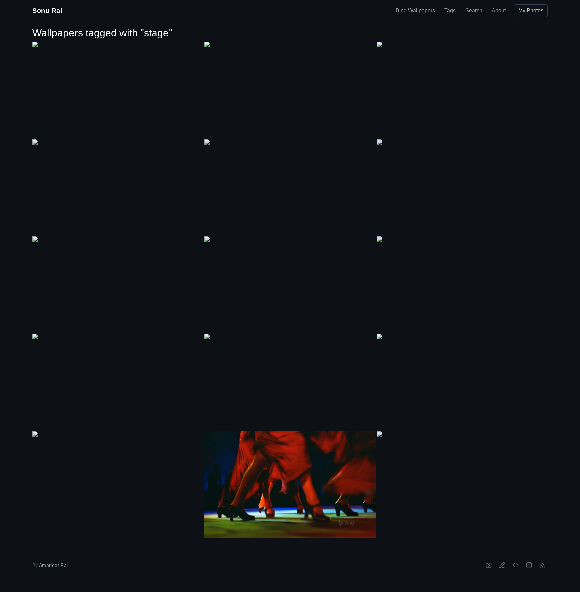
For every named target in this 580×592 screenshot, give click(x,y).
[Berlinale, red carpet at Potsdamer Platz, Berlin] (289, 284)
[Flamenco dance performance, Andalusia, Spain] (289, 484)
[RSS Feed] (542, 565)
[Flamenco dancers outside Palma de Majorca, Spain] (117, 90)
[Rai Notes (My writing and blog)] (502, 565)
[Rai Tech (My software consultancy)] (515, 565)
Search (473, 10)
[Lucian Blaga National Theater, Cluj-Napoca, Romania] (462, 187)
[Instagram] (529, 565)
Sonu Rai (47, 10)
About (499, 10)
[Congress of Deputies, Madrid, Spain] (117, 382)
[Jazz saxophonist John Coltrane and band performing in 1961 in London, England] (289, 90)
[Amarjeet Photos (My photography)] (488, 565)
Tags (450, 10)
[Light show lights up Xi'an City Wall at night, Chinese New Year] (289, 382)
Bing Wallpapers (415, 10)
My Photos (530, 10)
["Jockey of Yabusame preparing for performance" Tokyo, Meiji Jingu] (462, 382)
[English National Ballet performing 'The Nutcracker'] (289, 187)
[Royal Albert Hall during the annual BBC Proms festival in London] (117, 284)
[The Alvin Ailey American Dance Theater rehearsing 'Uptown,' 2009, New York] (117, 187)
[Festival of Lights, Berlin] (117, 479)
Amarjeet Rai (53, 565)
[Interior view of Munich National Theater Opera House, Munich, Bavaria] (462, 479)
